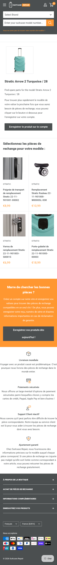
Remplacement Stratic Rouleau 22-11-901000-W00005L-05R (41, 195)
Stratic (7, 184)
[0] (51, 5)
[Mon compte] (45, 4)
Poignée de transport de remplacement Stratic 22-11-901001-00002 (13, 195)
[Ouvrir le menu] (4, 5)
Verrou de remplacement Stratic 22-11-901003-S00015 (14, 251)
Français (8, 524)
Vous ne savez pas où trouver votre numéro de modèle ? (24, 31)
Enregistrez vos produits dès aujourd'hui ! (28, 334)
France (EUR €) (28, 524)
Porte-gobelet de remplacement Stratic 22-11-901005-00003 (43, 251)
